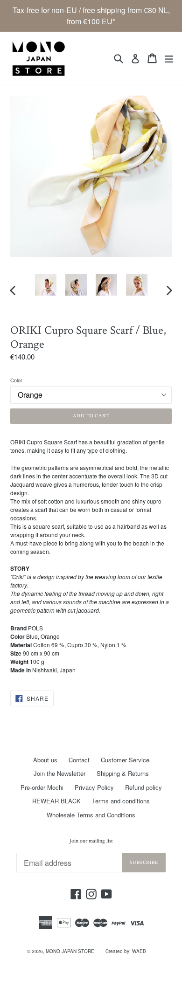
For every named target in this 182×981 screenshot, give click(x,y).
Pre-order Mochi (42, 787)
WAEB (139, 951)
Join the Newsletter (59, 773)
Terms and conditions (121, 800)
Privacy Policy (94, 787)
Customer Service (125, 759)
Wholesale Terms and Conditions (91, 814)
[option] (45, 285)
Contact (79, 759)
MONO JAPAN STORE (70, 951)
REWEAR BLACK (56, 800)
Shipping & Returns (123, 773)
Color (16, 380)
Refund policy (143, 787)
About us (45, 759)
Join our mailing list (91, 841)
